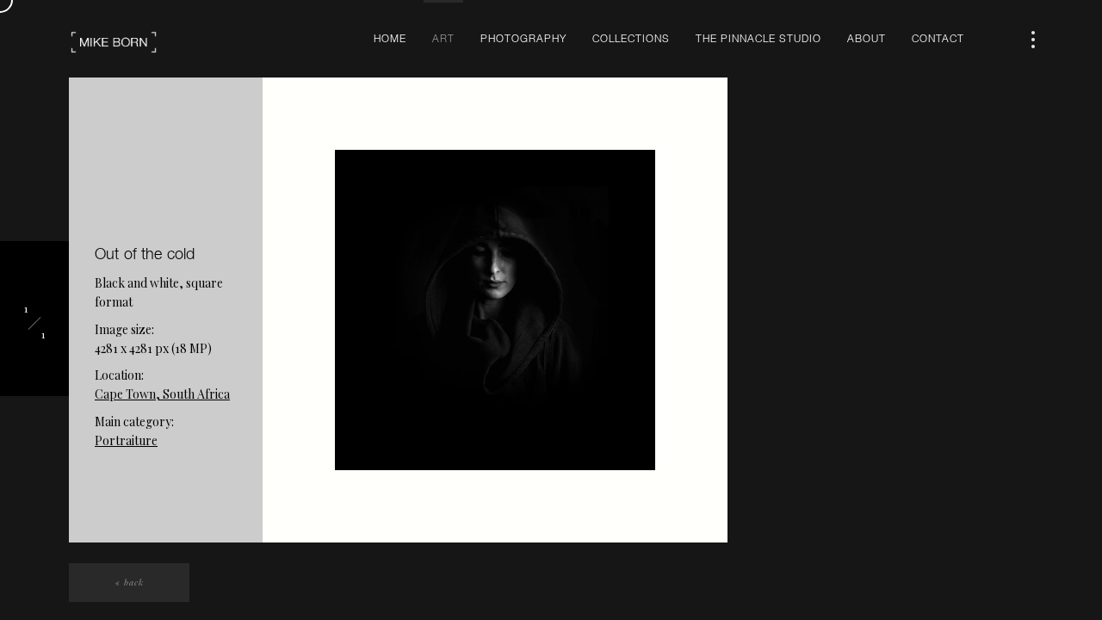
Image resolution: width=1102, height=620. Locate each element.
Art (443, 39)
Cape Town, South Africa (162, 394)
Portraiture (126, 440)
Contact (938, 39)
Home (390, 39)
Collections (631, 39)
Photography (523, 39)
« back (129, 582)
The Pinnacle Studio (758, 39)
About (866, 39)
